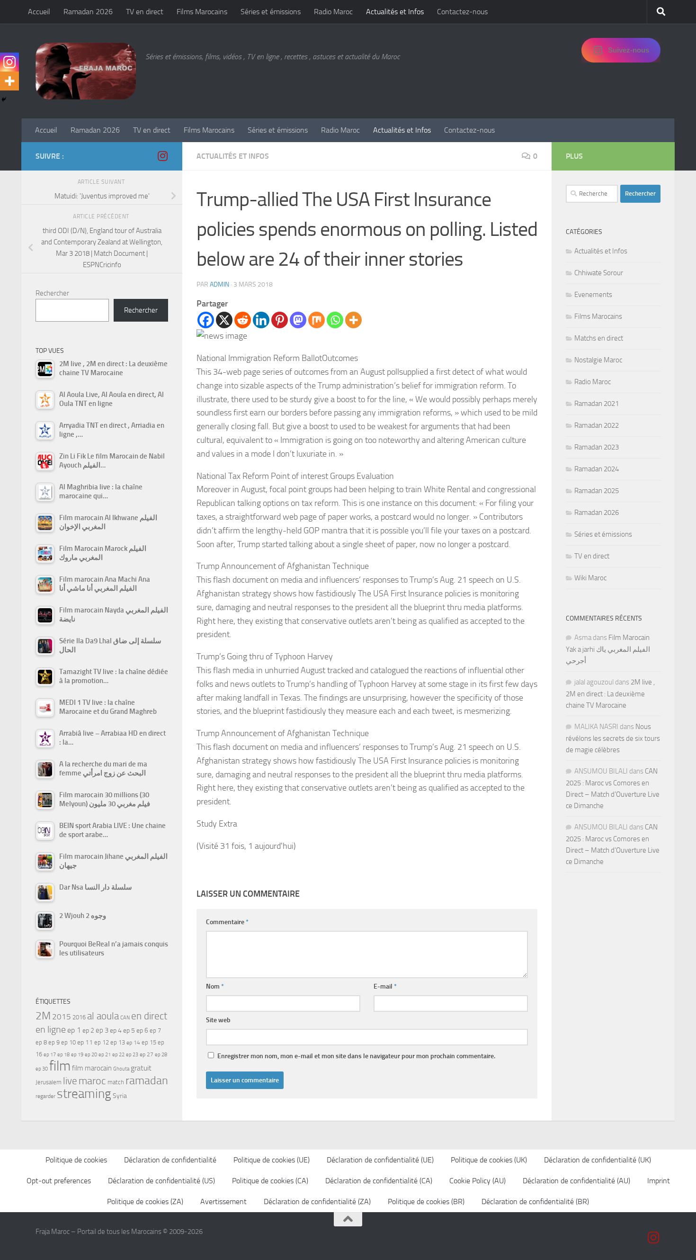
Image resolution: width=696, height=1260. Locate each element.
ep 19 (77, 1055)
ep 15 (149, 1042)
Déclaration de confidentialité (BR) (535, 1201)
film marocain (92, 1068)
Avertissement (223, 1201)
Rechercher (52, 293)
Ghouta (121, 1069)
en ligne (51, 1029)
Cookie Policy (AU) (477, 1180)
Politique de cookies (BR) (426, 1201)
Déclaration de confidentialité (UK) (597, 1159)
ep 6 (142, 1030)
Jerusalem (49, 1082)
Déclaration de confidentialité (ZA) (317, 1201)
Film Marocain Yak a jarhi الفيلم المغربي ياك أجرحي (608, 649)
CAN (125, 1018)
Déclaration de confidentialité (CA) (378, 1180)
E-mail (385, 986)
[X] (224, 320)
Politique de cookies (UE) (271, 1159)
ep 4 (116, 1030)
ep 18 (63, 1055)
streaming (84, 1093)
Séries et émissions (271, 11)
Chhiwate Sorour (598, 273)
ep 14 (133, 1042)
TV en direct (144, 11)
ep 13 (117, 1042)
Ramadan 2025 (596, 490)
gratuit (141, 1067)
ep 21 (104, 1054)
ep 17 (50, 1054)
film (60, 1066)
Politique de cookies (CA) (270, 1180)
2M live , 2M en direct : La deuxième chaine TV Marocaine (610, 694)
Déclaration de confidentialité (170, 1159)
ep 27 (146, 1054)
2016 (79, 1017)
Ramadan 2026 (88, 11)
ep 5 (129, 1030)
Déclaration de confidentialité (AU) (576, 1180)
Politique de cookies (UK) (489, 1159)
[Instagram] (9, 62)
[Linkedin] (261, 320)
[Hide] (4, 99)
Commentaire (227, 922)
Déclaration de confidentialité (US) (161, 1180)
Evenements (593, 294)
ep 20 (91, 1055)
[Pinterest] (279, 320)
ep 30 (42, 1069)
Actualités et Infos (395, 11)
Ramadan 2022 (596, 425)
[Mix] (316, 320)
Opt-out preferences (59, 1180)
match (115, 1082)
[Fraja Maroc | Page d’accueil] (86, 71)
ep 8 (41, 1042)
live (70, 1081)
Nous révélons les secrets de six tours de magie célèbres (613, 738)
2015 (61, 1016)
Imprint (658, 1180)
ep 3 (102, 1030)
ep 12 (101, 1042)
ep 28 (161, 1055)
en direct (149, 1016)
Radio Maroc (333, 11)
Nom (215, 986)
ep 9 (54, 1042)
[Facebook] (205, 320)
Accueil (39, 11)
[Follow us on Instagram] (162, 156)
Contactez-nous (462, 11)
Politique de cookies (76, 1159)
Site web (218, 1020)
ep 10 (68, 1042)
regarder (45, 1096)
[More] (353, 320)
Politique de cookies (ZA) (145, 1201)
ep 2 (88, 1030)
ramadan (146, 1080)
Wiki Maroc (590, 578)
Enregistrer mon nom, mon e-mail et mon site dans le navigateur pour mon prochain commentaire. (356, 1056)
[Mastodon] (298, 320)
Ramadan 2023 (596, 447)
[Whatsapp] (335, 320)
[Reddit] (242, 320)
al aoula (103, 1016)
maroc (92, 1081)
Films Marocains (202, 11)
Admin (219, 284)
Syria (120, 1095)
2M (43, 1015)
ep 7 (155, 1030)
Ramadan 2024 (596, 469)
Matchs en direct (598, 338)
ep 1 (74, 1030)
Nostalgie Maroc (598, 360)
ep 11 (85, 1042)
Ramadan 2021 (596, 403)
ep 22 (118, 1055)
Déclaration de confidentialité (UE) (380, 1159)
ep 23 (132, 1055)
